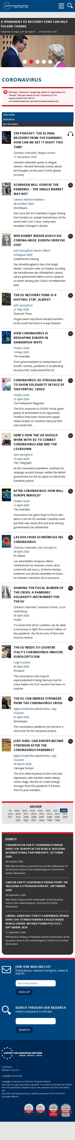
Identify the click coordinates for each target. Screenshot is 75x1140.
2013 (57, 813)
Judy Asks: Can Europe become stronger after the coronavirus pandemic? (39, 745)
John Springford (27, 31)
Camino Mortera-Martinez (29, 199)
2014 (49, 813)
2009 (25, 816)
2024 (32, 810)
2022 (48, 810)
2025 (24, 810)
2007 (41, 816)
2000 (41, 820)
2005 (57, 816)
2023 (40, 810)
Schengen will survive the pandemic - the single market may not (38, 189)
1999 (49, 820)
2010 (18, 816)
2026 (16, 810)
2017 (25, 813)
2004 (65, 816)
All (10, 810)
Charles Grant (22, 348)
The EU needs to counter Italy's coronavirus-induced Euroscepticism (38, 651)
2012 (65, 813)
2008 (33, 816)
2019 (10, 813)
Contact (7, 1067)
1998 (57, 820)
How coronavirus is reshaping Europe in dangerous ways (31, 337)
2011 (10, 816)
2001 (33, 820)
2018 (18, 813)
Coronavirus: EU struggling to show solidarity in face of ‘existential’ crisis (39, 384)
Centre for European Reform (15, 6)
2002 (25, 820)
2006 (49, 816)
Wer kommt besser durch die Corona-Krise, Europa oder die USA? (39, 240)
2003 (18, 820)
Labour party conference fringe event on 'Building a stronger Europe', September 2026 (36, 886)
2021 (55, 810)
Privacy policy (11, 1070)
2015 (41, 813)
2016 (33, 813)
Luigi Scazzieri (22, 662)
